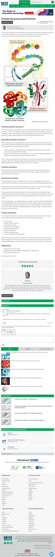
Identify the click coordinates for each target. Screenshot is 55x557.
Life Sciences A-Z (33, 484)
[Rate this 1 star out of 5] (22, 266)
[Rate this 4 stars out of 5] (30, 266)
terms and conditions (25, 538)
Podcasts (4, 503)
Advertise (4, 521)
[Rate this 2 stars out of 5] (25, 266)
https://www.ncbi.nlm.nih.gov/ (12, 249)
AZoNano (31, 514)
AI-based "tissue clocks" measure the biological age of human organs (27, 369)
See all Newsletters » (7, 454)
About (3, 512)
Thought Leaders (6, 488)
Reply (4, 322)
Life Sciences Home (24, 2)
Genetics (10, 433)
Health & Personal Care (7, 494)
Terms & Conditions (6, 525)
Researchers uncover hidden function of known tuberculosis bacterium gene (29, 352)
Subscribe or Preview (12, 434)
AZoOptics (31, 518)
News (3, 482)
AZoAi (30, 531)
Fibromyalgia (11, 447)
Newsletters (5, 518)
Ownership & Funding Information (10, 531)
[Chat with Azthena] (51, 554)
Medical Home (14, 2)
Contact (4, 523)
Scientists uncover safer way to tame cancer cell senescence (25, 360)
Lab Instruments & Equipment (36, 482)
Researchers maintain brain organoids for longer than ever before (26, 386)
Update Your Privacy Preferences (44, 545)
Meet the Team (5, 514)
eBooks (3, 499)
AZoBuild (31, 527)
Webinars (31, 492)
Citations (5, 301)
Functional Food (6, 480)
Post (3, 344)
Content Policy (5, 529)
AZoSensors (31, 521)
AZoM (30, 512)
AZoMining (31, 523)
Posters (4, 501)
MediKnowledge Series (7, 492)
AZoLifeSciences (32, 529)
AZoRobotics (31, 519)
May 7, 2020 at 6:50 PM (11, 312)
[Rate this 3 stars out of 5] (27, 266)
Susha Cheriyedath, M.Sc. (18, 28)
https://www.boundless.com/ (12, 252)
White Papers (5, 486)
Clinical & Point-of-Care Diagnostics (16, 440)
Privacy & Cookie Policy (7, 527)
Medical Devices (6, 495)
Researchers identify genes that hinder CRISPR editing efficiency (26, 378)
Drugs (3, 497)
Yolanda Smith (27, 283)
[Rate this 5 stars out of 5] (32, 266)
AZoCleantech (32, 516)
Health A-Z (4, 484)
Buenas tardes (6, 309)
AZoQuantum (32, 525)
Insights (4, 490)
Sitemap (4, 519)
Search (3, 516)
